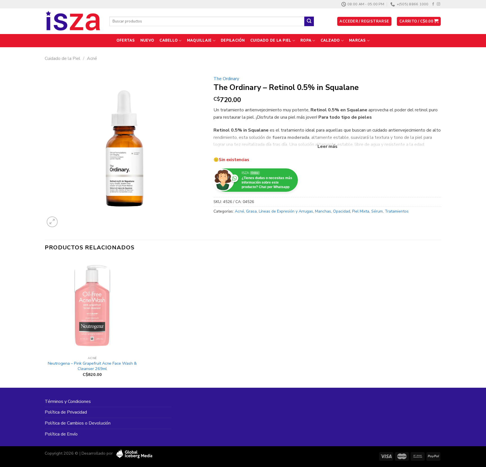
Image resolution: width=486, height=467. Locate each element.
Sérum (377, 211)
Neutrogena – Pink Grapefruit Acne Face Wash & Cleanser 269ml (92, 366)
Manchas (323, 211)
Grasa (251, 211)
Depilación (233, 40)
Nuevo (147, 40)
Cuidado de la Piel (270, 40)
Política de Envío (61, 434)
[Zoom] (52, 221)
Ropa (305, 40)
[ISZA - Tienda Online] (73, 21)
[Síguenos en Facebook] (433, 4)
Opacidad (341, 211)
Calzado (330, 40)
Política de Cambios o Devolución (78, 423)
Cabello (168, 40)
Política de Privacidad (66, 412)
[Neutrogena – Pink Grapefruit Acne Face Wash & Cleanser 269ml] (92, 305)
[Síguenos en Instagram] (438, 4)
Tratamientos (397, 211)
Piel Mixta (360, 211)
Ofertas (125, 40)
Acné (92, 58)
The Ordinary (226, 79)
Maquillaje (199, 40)
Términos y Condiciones (68, 401)
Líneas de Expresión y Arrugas (286, 211)
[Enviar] (309, 21)
